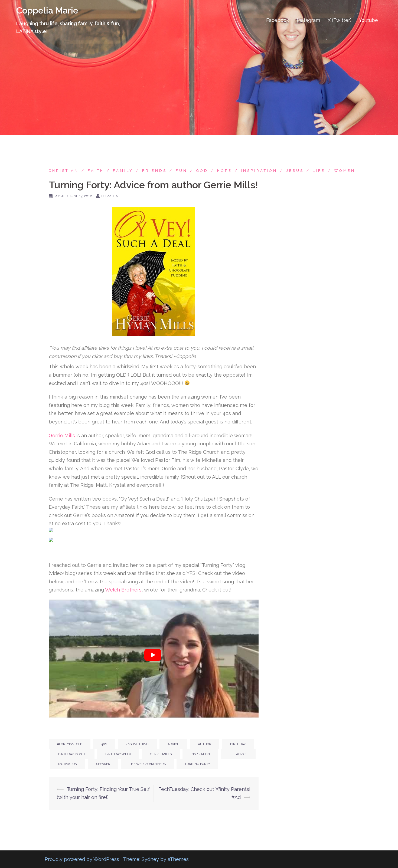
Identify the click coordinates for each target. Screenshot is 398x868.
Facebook (277, 20)
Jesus (295, 171)
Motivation (67, 764)
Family (123, 171)
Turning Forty (197, 764)
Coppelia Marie (47, 10)
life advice (238, 754)
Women (344, 171)
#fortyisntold (69, 744)
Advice (173, 744)
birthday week (118, 754)
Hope (224, 171)
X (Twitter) (339, 20)
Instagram (308, 20)
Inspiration (259, 171)
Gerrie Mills (62, 435)
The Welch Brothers (147, 764)
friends (154, 171)
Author (204, 744)
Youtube (368, 20)
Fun (181, 171)
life (319, 171)
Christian (64, 171)
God (202, 171)
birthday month (72, 754)
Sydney (150, 859)
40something (137, 744)
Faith (96, 171)
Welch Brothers (123, 590)
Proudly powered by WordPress (82, 859)
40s (104, 744)
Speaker (103, 764)
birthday (238, 744)
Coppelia (110, 196)
